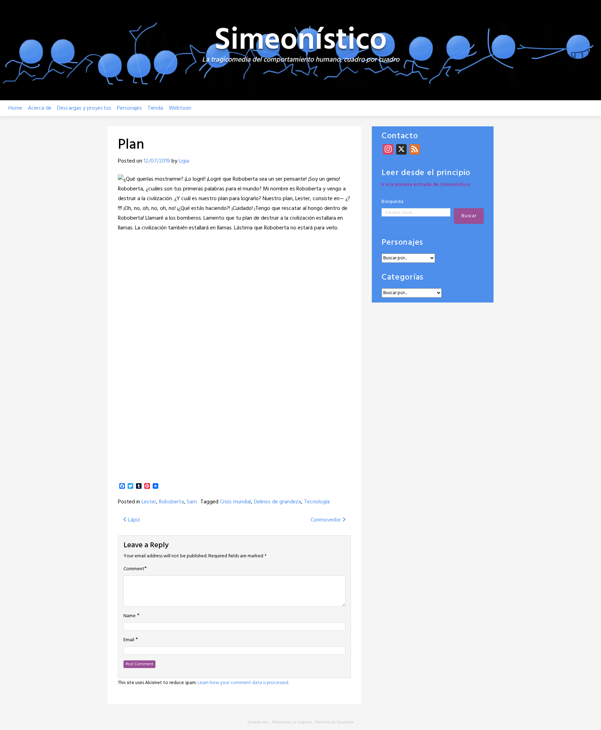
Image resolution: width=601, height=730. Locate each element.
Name (129, 616)
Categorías (403, 278)
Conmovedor (326, 520)
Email (128, 640)
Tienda (155, 108)
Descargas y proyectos (84, 108)
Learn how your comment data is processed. (243, 683)
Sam (192, 502)
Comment (133, 569)
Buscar (469, 216)
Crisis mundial (235, 502)
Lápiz (133, 520)
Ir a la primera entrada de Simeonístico (426, 185)
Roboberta (171, 502)
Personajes (129, 108)
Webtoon (180, 108)
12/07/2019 (157, 161)
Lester (149, 502)
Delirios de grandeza (277, 502)
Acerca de (39, 108)
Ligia (184, 161)
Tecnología (317, 502)
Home (15, 108)
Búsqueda (393, 201)
